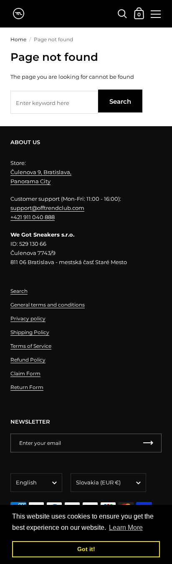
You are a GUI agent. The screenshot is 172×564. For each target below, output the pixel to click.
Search (120, 101)
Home (18, 39)
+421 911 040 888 (32, 217)
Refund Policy (28, 360)
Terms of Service (30, 346)
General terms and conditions (47, 305)
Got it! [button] (86, 549)
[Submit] (148, 443)
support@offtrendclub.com (47, 208)
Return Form (26, 387)
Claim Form (25, 373)
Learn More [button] (126, 527)
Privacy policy (28, 318)
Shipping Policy (29, 332)
